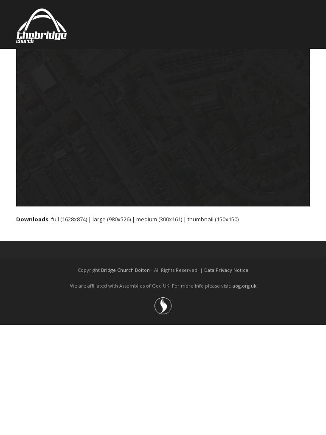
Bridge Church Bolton (125, 270)
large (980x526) (112, 219)
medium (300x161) (159, 219)
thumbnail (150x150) (213, 219)
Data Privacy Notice (226, 270)
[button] (305, 24)
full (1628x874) (69, 219)
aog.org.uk (244, 285)
